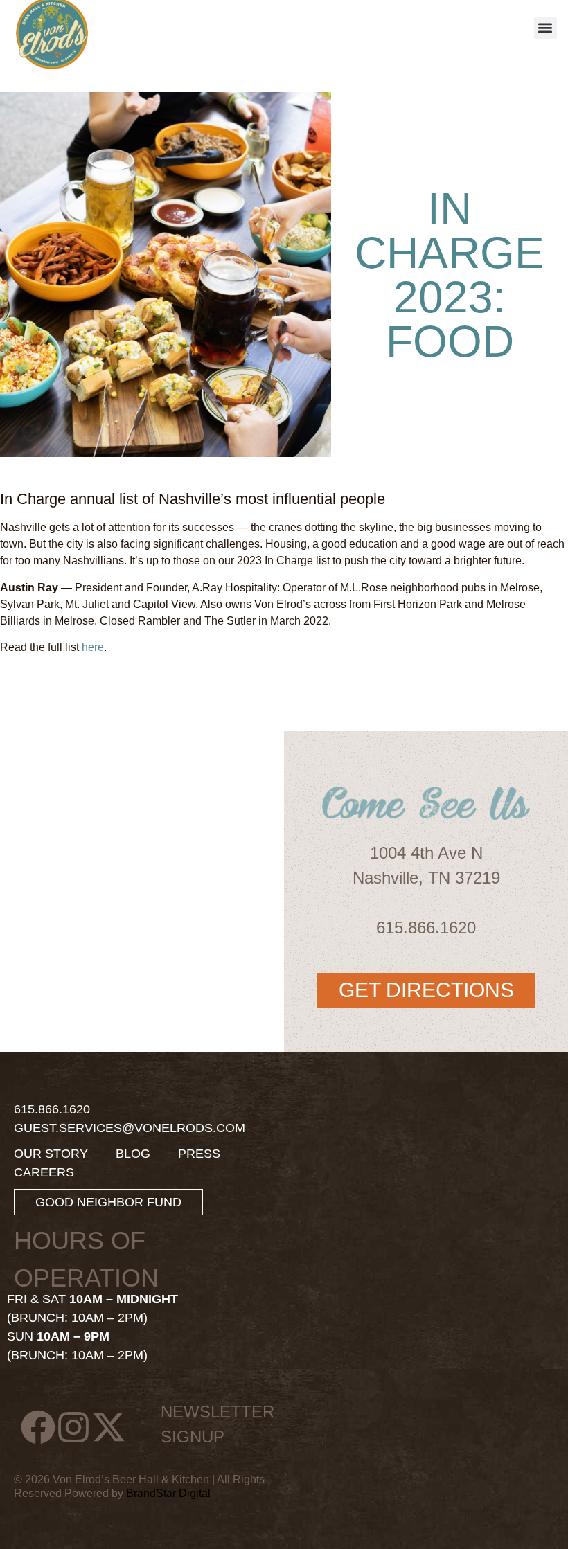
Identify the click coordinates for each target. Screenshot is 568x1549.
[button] (545, 28)
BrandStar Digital (168, 1493)
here (93, 647)
